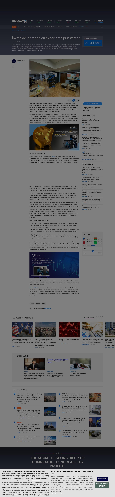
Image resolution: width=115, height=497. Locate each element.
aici (21, 492)
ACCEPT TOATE (102, 479)
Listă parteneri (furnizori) (57, 494)
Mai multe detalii (36, 480)
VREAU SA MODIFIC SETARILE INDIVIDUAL (102, 485)
